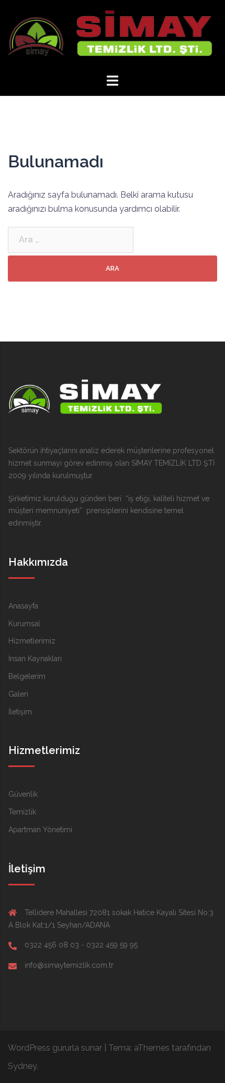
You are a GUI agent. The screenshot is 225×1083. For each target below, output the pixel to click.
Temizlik (22, 812)
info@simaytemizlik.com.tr (69, 965)
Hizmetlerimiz (31, 641)
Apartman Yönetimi (40, 829)
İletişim (20, 712)
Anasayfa (23, 606)
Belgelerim (27, 676)
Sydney (22, 1066)
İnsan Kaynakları (35, 658)
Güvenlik (23, 794)
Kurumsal (24, 623)
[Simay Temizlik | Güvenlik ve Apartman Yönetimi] (112, 36)
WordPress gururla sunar (55, 1048)
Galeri (18, 694)
